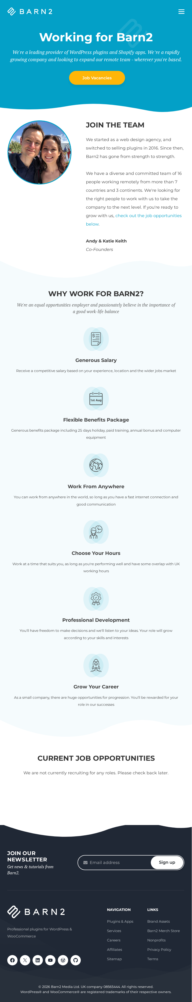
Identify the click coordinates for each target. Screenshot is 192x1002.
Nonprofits (156, 940)
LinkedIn (38, 960)
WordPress (63, 960)
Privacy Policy (159, 949)
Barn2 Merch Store (163, 931)
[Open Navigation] (181, 12)
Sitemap (114, 959)
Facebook (12, 960)
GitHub (75, 960)
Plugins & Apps (120, 921)
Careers (113, 940)
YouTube (50, 960)
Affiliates (114, 949)
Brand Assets (158, 921)
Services (114, 931)
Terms (152, 959)
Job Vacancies (97, 77)
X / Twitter (25, 960)
